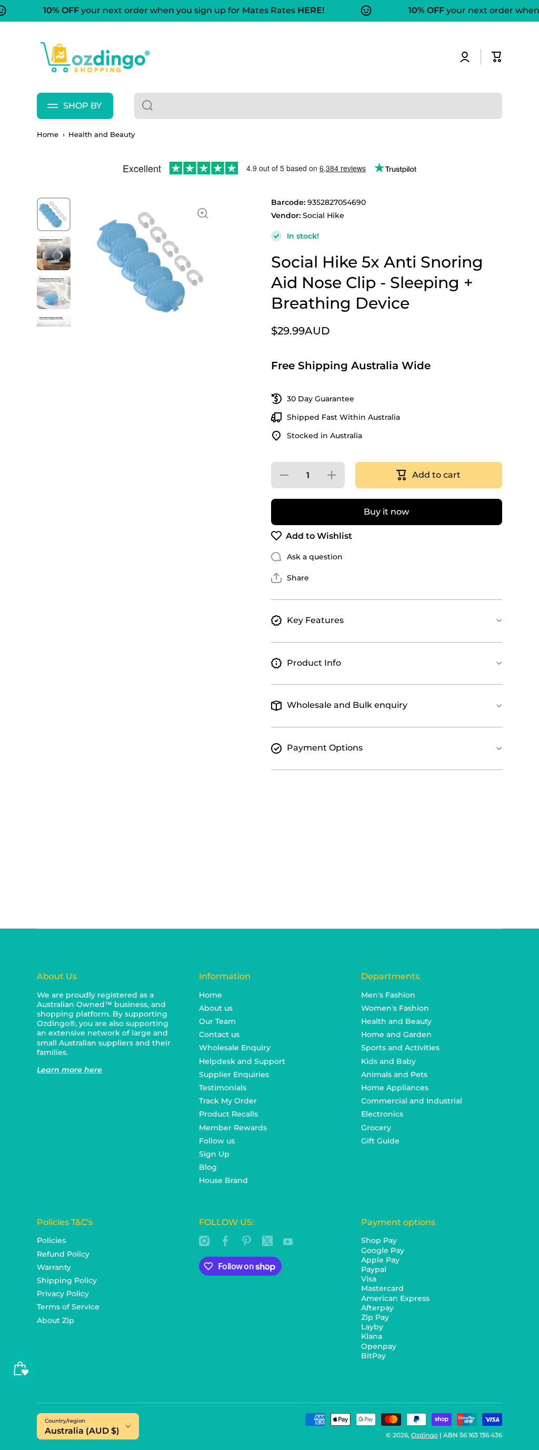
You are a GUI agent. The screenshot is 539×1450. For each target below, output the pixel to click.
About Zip (55, 1320)
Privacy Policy (63, 1293)
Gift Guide (380, 1141)
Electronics (382, 1114)
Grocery (376, 1127)
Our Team (217, 1021)
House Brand (223, 1180)
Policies (51, 1240)
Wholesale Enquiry (235, 1047)
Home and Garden (396, 1034)
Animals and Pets (394, 1074)
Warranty (54, 1267)
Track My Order (228, 1101)
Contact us (219, 1034)
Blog (208, 1167)
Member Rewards (233, 1127)
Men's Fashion (388, 995)
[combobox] (318, 106)
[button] (497, 57)
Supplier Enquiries (234, 1074)
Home (47, 135)
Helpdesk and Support (242, 1061)
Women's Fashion (395, 1008)
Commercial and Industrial (411, 1101)
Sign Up (214, 1154)
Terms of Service (68, 1306)
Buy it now (386, 512)
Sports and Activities (400, 1047)
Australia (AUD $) (82, 1431)
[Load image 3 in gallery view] (54, 292)
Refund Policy (63, 1254)
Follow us (217, 1141)
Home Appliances (394, 1087)
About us (216, 1008)
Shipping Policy (67, 1280)
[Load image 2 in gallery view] (54, 253)
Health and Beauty (101, 135)
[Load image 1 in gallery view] (54, 214)
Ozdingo (424, 1435)
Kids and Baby (388, 1061)
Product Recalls (228, 1114)
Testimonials (222, 1087)
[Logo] (95, 57)
